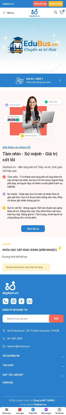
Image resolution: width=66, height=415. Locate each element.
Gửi (56, 318)
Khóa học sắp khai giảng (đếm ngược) (30, 250)
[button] (3, 45)
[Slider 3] (33, 46)
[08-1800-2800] (6, 301)
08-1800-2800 (14, 338)
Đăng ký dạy (40, 3)
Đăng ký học (56, 3)
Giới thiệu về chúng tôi (16, 147)
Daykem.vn (40, 404)
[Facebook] (21, 301)
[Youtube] (29, 301)
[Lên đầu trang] (60, 402)
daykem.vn (8, 4)
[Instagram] (13, 301)
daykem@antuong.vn (18, 346)
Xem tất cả (33, 228)
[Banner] (33, 118)
